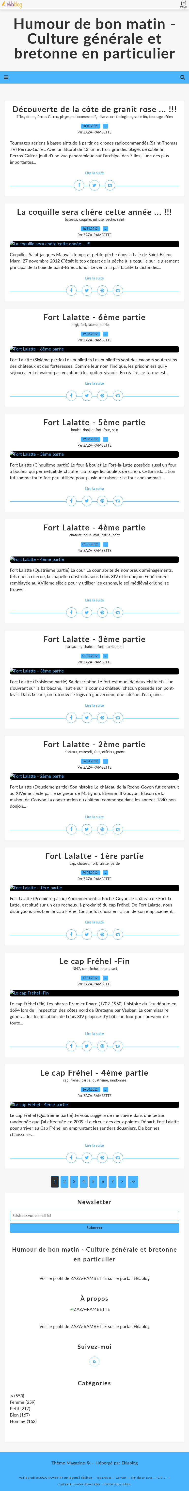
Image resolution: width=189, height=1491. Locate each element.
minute (98, 219)
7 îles (20, 117)
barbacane (73, 647)
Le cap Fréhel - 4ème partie (94, 1073)
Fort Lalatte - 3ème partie (94, 639)
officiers (108, 752)
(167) (20, 1415)
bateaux (71, 219)
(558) (17, 1396)
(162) (23, 1421)
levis (96, 535)
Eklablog (130, 1463)
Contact (121, 1477)
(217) (20, 1409)
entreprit (85, 752)
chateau (89, 647)
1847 (76, 969)
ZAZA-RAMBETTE (89, 1278)
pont (116, 535)
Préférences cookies (117, 1484)
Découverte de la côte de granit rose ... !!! (94, 110)
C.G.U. (162, 1477)
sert (114, 969)
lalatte (92, 325)
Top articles (103, 1477)
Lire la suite (94, 173)
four (107, 430)
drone (30, 117)
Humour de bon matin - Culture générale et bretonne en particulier (94, 39)
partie (104, 325)
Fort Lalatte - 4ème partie (94, 528)
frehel (94, 969)
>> (132, 1182)
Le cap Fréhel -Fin (94, 961)
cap (72, 863)
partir (120, 752)
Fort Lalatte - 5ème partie (94, 423)
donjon (88, 430)
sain (115, 430)
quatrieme (100, 1080)
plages (64, 117)
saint (120, 219)
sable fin (140, 117)
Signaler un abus (142, 1477)
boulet (76, 430)
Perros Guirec (47, 117)
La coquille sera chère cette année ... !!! (94, 212)
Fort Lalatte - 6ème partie (94, 318)
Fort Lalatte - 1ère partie (94, 856)
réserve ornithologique (115, 117)
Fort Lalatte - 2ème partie (94, 745)
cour (87, 535)
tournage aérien (161, 117)
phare (105, 969)
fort (83, 325)
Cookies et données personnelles (79, 1484)
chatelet (75, 535)
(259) (22, 1402)
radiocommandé (84, 117)
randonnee (118, 1080)
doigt (74, 325)
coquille (85, 219)
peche (110, 219)
